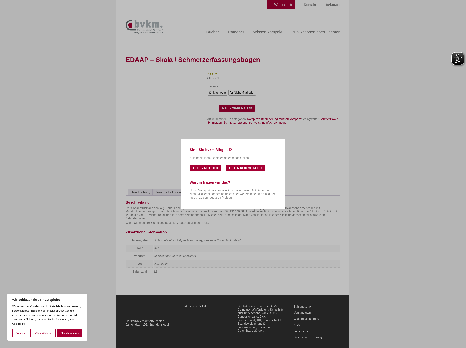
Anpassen (21, 332)
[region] (47, 317)
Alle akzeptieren (70, 332)
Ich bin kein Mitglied (245, 168)
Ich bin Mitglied (205, 168)
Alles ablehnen (43, 332)
